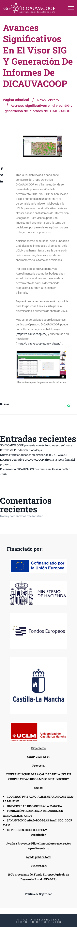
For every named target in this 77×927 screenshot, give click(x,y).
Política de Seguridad (38, 894)
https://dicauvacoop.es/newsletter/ (38, 343)
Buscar (4, 404)
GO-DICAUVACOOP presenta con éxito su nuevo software (36, 445)
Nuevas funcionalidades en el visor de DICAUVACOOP (34, 455)
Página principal (16, 99)
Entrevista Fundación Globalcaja (21, 450)
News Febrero (48, 100)
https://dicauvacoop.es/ (31, 334)
